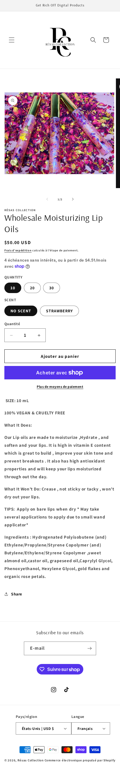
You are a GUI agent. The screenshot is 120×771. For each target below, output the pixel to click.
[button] (11, 40)
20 (32, 287)
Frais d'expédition (18, 250)
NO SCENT (20, 310)
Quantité (12, 323)
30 (51, 287)
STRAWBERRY (59, 310)
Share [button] (16, 594)
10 (12, 287)
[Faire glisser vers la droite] (72, 199)
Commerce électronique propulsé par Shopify (80, 760)
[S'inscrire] (89, 648)
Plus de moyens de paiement (60, 386)
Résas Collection (30, 760)
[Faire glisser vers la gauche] (47, 199)
